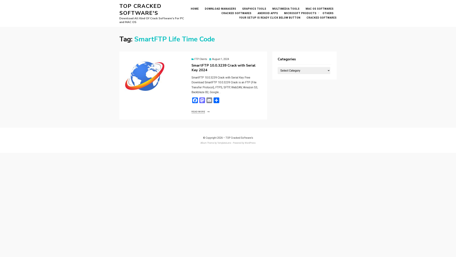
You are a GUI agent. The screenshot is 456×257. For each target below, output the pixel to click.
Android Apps (268, 13)
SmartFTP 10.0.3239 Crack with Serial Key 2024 (223, 67)
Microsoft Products (300, 13)
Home (195, 8)
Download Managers (220, 8)
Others (328, 13)
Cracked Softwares (236, 13)
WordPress (250, 143)
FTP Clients (201, 59)
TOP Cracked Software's (140, 9)
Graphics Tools (254, 8)
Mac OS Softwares (320, 8)
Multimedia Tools (286, 8)
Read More (198, 111)
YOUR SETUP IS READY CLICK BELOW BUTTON (269, 17)
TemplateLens (224, 143)
